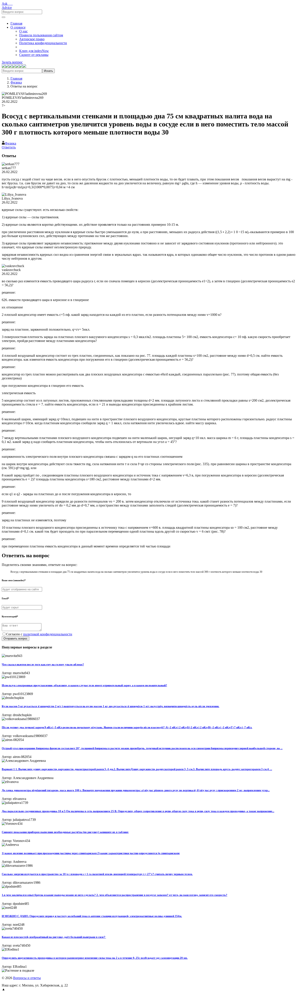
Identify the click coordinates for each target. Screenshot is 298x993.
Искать (48, 70)
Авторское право (32, 39)
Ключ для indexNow (34, 51)
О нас (23, 31)
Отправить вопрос (15, 638)
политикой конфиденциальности (47, 634)
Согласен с (39, 634)
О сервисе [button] (18, 27)
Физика (16, 82)
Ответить (9, 147)
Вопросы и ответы (27, 978)
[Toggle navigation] (3, 17)
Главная (16, 23)
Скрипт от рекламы (33, 55)
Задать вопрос (12, 62)
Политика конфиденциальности (43, 43)
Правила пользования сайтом (41, 35)
